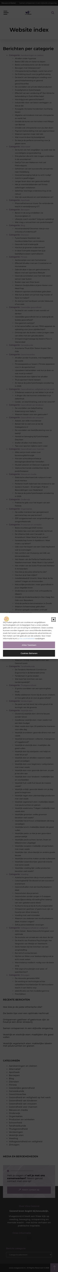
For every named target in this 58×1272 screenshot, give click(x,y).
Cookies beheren (29, 653)
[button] (53, 619)
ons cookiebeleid (26, 638)
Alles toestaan (29, 645)
